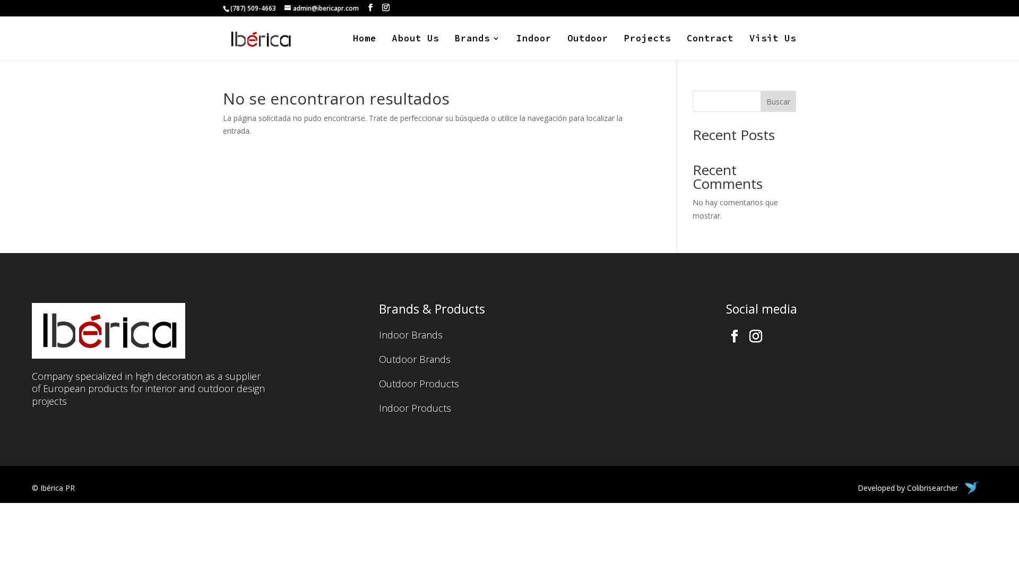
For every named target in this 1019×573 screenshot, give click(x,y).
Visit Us (772, 39)
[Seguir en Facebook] (734, 336)
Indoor (533, 39)
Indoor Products (415, 409)
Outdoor (587, 39)
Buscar (778, 102)
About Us (415, 39)
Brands (472, 39)
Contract (710, 39)
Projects (647, 39)
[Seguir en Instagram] (755, 336)
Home (364, 39)
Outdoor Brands (415, 360)
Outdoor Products (419, 385)
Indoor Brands (411, 336)
